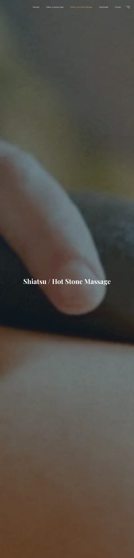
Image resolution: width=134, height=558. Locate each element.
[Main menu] (128, 7)
